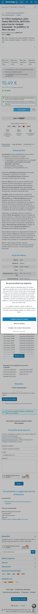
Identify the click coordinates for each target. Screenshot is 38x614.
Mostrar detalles (19, 323)
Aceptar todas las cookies (19, 319)
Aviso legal (16, 331)
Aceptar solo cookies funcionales (19, 328)
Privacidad (22, 331)
